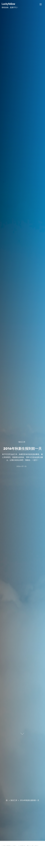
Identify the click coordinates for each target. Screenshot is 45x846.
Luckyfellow (8, 3)
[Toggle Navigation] (40, 4)
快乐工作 (22, 442)
